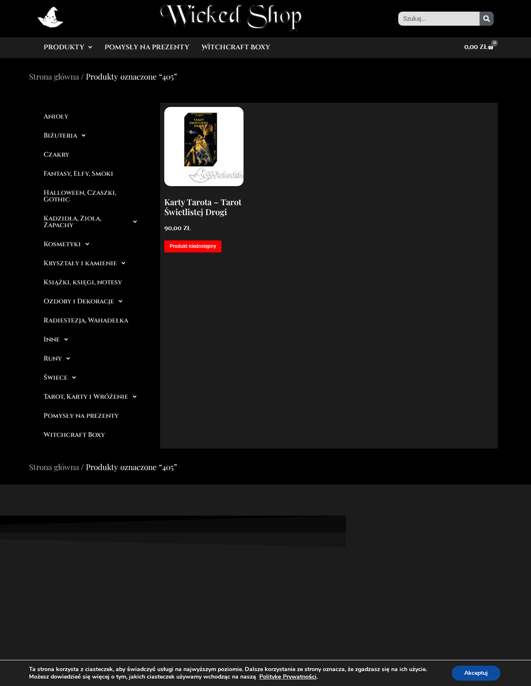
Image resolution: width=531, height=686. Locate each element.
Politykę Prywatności (288, 677)
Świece (56, 377)
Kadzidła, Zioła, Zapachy (72, 222)
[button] (67, 47)
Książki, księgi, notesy (83, 282)
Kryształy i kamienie (80, 263)
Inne (52, 339)
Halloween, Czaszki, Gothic (80, 196)
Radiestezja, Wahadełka (86, 320)
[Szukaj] (487, 19)
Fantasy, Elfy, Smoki (78, 173)
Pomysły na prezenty (147, 47)
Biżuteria (60, 135)
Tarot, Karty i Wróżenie (86, 396)
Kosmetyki (62, 244)
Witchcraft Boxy (236, 47)
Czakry (56, 154)
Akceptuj (476, 673)
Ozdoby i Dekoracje (79, 301)
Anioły (56, 116)
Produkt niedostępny (193, 246)
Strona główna (54, 76)
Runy (53, 358)
